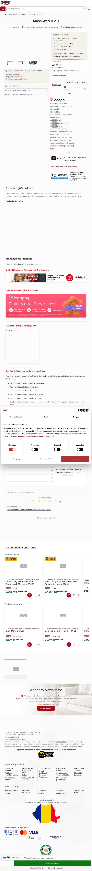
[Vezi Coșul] (89, 8)
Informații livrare (14, 86)
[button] (52, 863)
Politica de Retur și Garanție (19, 90)
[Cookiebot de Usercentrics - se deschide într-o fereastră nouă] (79, 410)
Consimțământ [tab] (16, 417)
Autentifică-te (61, 469)
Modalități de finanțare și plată (20, 95)
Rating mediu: (46, 498)
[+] (11, 863)
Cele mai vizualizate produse (39, 658)
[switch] (34, 449)
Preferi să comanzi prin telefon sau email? (25, 71)
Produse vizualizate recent (15, 658)
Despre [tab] (76, 417)
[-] (3, 863)
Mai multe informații (58, 146)
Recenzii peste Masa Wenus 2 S (21, 492)
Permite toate (75, 459)
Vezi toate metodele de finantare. (64, 166)
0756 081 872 (16, 74)
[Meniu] (2, 8)
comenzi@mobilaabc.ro (18, 79)
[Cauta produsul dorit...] (82, 9)
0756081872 (14, 737)
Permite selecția (46, 459)
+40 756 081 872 (61, 742)
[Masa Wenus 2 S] (25, 217)
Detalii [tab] (46, 417)
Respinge (17, 459)
